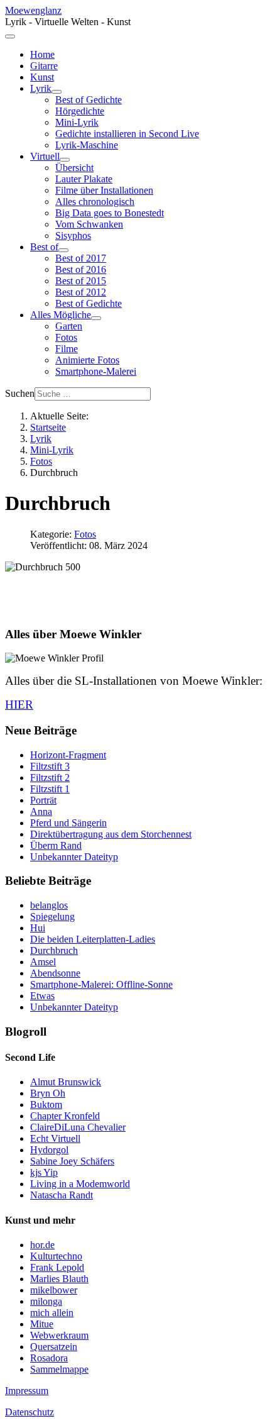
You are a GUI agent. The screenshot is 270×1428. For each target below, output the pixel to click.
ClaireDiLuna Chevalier (78, 1127)
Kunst (42, 77)
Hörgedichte (79, 111)
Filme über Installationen (104, 190)
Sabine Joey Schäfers (72, 1161)
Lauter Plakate (83, 179)
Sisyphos (73, 235)
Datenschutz (29, 1412)
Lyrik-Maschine (86, 145)
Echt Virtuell (55, 1138)
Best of (44, 246)
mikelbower (53, 1290)
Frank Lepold (57, 1267)
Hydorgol (49, 1149)
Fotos (66, 337)
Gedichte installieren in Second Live (127, 133)
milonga (46, 1301)
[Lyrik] (56, 92)
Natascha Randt (61, 1195)
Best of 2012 (80, 292)
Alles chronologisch (94, 201)
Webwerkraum (59, 1335)
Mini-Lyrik (77, 122)
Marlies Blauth (59, 1278)
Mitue (41, 1324)
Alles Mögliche (60, 314)
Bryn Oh (47, 1093)
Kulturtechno (56, 1256)
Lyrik (40, 88)
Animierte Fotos (87, 360)
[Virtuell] (65, 160)
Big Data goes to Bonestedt (109, 213)
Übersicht (74, 167)
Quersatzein (53, 1346)
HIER (19, 704)
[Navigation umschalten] (10, 36)
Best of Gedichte (88, 99)
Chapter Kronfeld (65, 1115)
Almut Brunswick (65, 1082)
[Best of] (63, 250)
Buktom (46, 1104)
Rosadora (49, 1358)
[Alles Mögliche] (96, 318)
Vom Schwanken (89, 224)
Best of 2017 (80, 258)
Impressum (26, 1390)
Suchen (20, 393)
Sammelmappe (59, 1369)
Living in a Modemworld (80, 1183)
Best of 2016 (80, 269)
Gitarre (44, 65)
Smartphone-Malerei (95, 371)
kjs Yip (44, 1172)
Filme (66, 348)
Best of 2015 (80, 280)
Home (42, 54)
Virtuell (45, 156)
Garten (68, 326)
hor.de (42, 1244)
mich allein (51, 1312)
